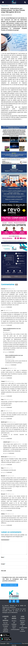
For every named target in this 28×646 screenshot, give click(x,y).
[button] (10, 601)
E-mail (3, 564)
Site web (3, 570)
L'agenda (5, 630)
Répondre (4, 307)
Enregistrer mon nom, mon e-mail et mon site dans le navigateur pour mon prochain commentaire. (15, 579)
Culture (14, 626)
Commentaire (5, 540)
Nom (3, 557)
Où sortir (5, 631)
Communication (15, 629)
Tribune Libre (4, 5)
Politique (14, 624)
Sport (14, 627)
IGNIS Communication (16, 643)
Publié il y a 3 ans (11, 288)
